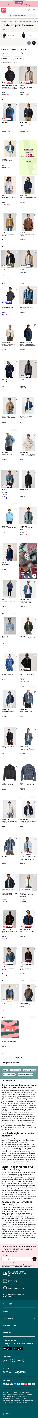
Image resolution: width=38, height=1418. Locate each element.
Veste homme (15, 1070)
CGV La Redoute (6, 1392)
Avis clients (25, 1398)
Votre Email (5, 1255)
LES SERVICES (6, 1311)
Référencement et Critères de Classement (13, 1394)
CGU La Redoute (16, 1398)
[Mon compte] (29, 10)
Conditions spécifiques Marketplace (21, 1392)
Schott (5, 1070)
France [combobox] (7, 1413)
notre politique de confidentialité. (21, 1266)
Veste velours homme (25, 1075)
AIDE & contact (7, 1304)
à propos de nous (8, 1318)
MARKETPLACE (7, 1333)
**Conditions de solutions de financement (13, 1404)
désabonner (21, 1265)
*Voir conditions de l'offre (8, 1263)
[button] (34, 10)
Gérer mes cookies (9, 1402)
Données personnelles (28, 1400)
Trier (4, 49)
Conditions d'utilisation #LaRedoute (11, 1400)
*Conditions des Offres (22, 1402)
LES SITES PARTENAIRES (9, 1326)
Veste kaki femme (9, 1075)
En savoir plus (7, 1345)
